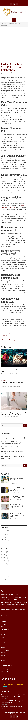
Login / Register (5, 669)
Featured (3, 61)
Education (4, 540)
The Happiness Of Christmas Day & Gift (13, 370)
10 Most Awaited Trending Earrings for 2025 (17, 497)
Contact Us (4, 674)
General (3, 552)
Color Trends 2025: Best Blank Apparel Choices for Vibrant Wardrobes (17, 489)
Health (15, 411)
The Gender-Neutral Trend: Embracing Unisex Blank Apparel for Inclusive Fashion (18, 479)
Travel (3, 579)
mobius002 (17, 386)
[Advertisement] (14, 42)
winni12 (14, 73)
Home (2, 23)
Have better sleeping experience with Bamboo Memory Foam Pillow (14, 413)
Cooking (3, 534)
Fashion (3, 546)
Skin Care (4, 570)
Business (3, 411)
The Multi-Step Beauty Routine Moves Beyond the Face (18, 506)
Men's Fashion (5, 567)
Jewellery (4, 561)
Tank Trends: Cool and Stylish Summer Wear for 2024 (17, 515)
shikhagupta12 (16, 416)
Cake (21, 288)
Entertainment (5, 543)
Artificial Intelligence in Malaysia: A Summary (13, 383)
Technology (4, 576)
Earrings (3, 537)
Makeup (3, 564)
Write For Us (4, 671)
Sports (3, 573)
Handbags (4, 555)
